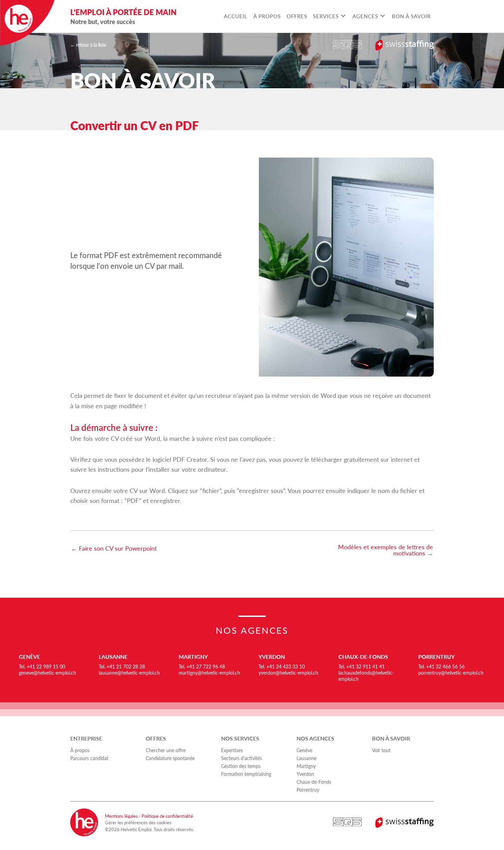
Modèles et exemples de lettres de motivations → (385, 550)
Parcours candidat (89, 758)
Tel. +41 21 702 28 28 (122, 666)
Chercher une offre (165, 750)
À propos (79, 750)
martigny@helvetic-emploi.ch (209, 672)
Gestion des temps (241, 765)
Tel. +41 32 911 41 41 (361, 666)
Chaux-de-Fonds (363, 657)
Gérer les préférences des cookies (138, 822)
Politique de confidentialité (167, 816)
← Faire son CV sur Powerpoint (114, 548)
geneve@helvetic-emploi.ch (47, 672)
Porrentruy (436, 657)
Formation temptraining (246, 773)
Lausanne (113, 657)
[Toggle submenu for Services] (343, 16)
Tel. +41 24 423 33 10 (282, 666)
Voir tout (381, 750)
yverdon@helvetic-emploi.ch (288, 672)
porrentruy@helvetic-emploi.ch (450, 672)
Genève (29, 657)
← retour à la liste (88, 44)
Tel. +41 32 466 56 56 (441, 666)
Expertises (232, 750)
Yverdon (272, 657)
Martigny (193, 657)
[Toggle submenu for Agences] (382, 16)
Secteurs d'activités (241, 758)
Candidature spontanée (170, 758)
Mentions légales (121, 816)
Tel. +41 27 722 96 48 (202, 666)
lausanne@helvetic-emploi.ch (129, 672)
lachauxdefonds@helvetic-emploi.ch (366, 675)
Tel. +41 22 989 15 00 (42, 666)
